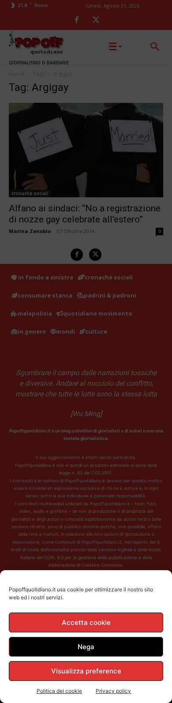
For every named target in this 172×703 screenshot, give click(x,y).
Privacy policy (113, 691)
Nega (86, 647)
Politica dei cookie (59, 691)
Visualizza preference (86, 671)
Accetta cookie (86, 622)
